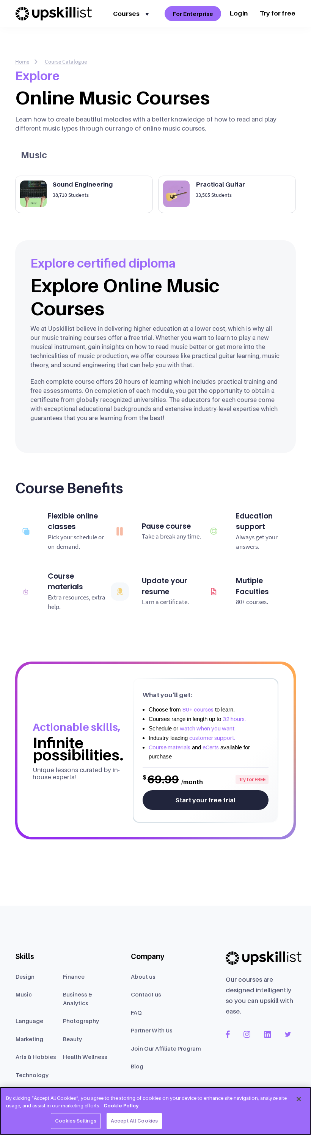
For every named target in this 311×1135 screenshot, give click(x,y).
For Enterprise (193, 13)
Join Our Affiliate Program (166, 1048)
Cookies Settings (75, 1121)
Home (22, 61)
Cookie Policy (121, 1105)
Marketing (29, 1038)
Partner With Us (152, 1030)
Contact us (146, 994)
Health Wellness (85, 1056)
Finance (74, 976)
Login (238, 13)
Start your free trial (206, 800)
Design (25, 976)
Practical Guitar (220, 184)
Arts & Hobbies (36, 1056)
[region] (155, 1111)
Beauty (72, 1038)
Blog (137, 1066)
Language (29, 1020)
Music (24, 994)
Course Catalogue (66, 61)
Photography (81, 1020)
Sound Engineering (83, 184)
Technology (32, 1074)
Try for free (277, 13)
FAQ (136, 1012)
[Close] (299, 1099)
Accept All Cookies (134, 1121)
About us (143, 976)
